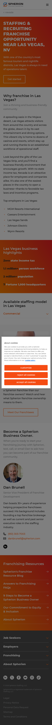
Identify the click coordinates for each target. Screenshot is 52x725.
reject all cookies (26, 375)
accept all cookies (26, 382)
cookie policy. (30, 360)
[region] (26, 362)
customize (26, 367)
